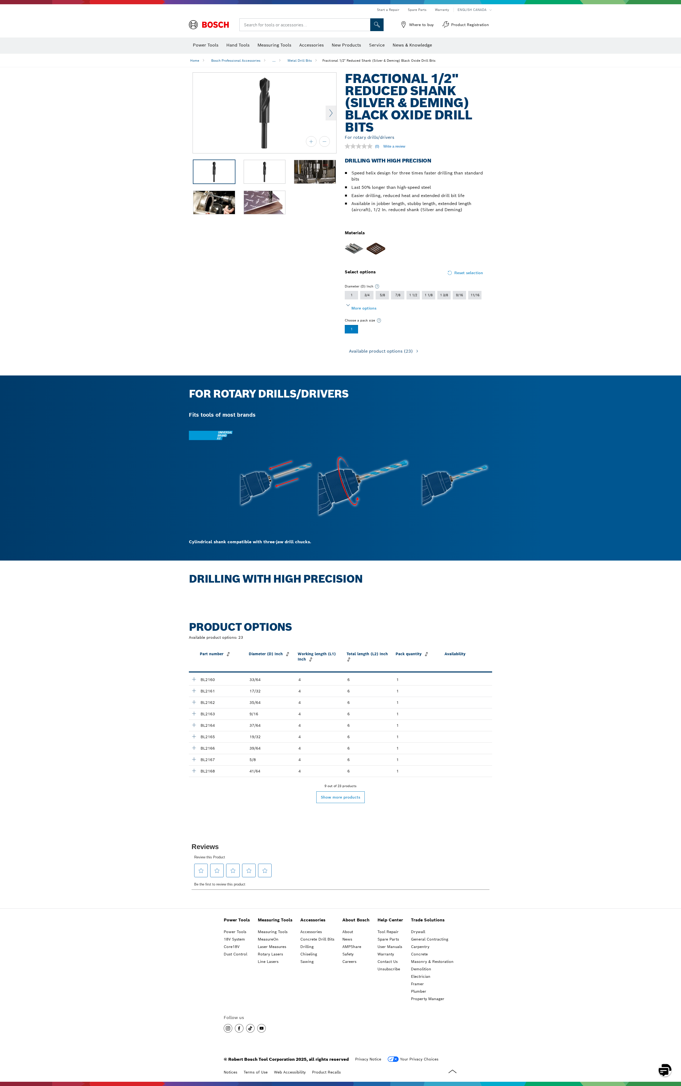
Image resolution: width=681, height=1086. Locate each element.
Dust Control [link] (235, 954)
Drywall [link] (418, 931)
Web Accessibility (290, 1072)
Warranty (442, 10)
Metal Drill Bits (300, 60)
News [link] (347, 939)
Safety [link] (348, 954)
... (274, 60)
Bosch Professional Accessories (235, 60)
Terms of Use (256, 1072)
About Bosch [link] (355, 920)
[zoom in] (311, 141)
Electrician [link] (420, 976)
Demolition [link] (421, 969)
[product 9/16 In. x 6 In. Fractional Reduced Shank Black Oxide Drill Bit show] (194, 713)
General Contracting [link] (429, 939)
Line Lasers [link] (268, 961)
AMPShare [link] (351, 946)
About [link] (347, 931)
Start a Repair (388, 10)
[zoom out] (324, 141)
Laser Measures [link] (272, 946)
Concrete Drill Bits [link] (317, 939)
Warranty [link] (385, 954)
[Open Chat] (665, 1070)
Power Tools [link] (237, 920)
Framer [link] (417, 983)
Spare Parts (417, 10)
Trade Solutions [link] (428, 920)
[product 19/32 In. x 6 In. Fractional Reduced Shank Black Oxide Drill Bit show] (194, 736)
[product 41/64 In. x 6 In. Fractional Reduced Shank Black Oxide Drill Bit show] (194, 771)
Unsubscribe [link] (388, 969)
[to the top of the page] (673, 1055)
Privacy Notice (368, 1059)
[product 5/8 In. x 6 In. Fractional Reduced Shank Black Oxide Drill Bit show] (194, 759)
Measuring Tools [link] (275, 920)
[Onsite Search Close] (365, 25)
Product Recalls (326, 1072)
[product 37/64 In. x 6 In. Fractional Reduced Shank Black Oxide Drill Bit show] (194, 725)
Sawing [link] (307, 961)
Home (194, 60)
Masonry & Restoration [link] (432, 961)
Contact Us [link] (387, 961)
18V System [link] (234, 939)
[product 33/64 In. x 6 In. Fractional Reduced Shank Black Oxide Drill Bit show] (194, 679)
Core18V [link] (231, 946)
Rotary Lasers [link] (270, 954)
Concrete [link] (419, 954)
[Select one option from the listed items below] (377, 286)
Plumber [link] (418, 991)
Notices (230, 1072)
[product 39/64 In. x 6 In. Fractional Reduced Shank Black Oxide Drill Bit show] (194, 748)
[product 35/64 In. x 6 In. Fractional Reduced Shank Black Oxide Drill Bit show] (194, 702)
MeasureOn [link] (268, 939)
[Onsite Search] (377, 24)
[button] (228, 1028)
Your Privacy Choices (419, 1059)
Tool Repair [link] (387, 931)
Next (331, 113)
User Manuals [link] (389, 946)
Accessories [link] (312, 920)
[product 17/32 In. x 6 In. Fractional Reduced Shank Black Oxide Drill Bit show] (194, 691)
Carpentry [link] (420, 946)
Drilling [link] (307, 946)
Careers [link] (349, 961)
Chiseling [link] (308, 954)
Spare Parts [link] (388, 939)
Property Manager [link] (427, 998)
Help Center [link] (390, 920)
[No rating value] (360, 146)
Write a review (394, 146)
